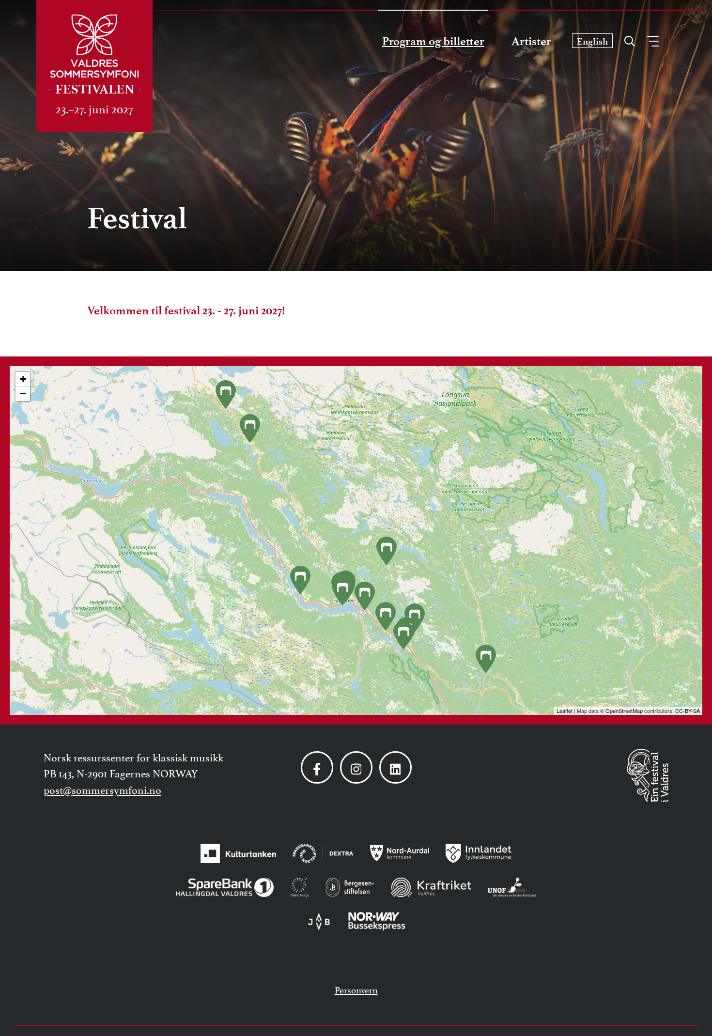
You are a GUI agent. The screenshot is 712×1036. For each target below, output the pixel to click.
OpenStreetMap (624, 710)
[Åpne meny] (653, 41)
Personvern (356, 989)
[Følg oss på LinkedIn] (395, 767)
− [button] (23, 393)
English (592, 41)
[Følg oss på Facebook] (317, 767)
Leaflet (565, 710)
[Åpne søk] (629, 38)
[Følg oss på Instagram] (356, 767)
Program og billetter (433, 41)
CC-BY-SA (687, 710)
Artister (531, 41)
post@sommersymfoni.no (102, 789)
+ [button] (23, 379)
